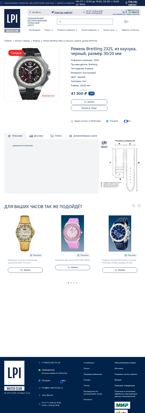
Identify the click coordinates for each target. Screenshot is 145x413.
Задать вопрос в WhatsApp (87, 121)
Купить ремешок (89, 30)
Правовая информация (125, 385)
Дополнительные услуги (85, 136)
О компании (89, 363)
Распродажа (34, 30)
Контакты (88, 399)
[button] (68, 282)
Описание (17, 136)
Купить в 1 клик (89, 108)
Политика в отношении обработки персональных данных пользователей (126, 393)
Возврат (118, 380)
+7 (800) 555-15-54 (132, 10)
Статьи (87, 385)
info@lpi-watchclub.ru (52, 388)
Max (124, 12)
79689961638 (135, 12)
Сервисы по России (130, 30)
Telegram (126, 12)
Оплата (58, 136)
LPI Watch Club (12, 21)
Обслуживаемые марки (125, 363)
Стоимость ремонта (66, 30)
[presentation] (133, 205)
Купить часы (109, 30)
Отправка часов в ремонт (126, 374)
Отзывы (87, 380)
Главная (8, 41)
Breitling (36, 41)
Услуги (47, 30)
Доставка (38, 136)
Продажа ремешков (93, 374)
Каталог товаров (22, 41)
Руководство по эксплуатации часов (93, 392)
